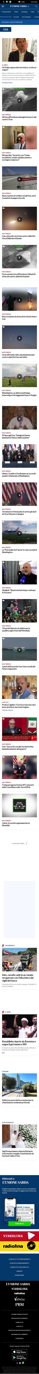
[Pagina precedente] (26, 843)
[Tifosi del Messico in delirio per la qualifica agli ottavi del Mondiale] (19, 611)
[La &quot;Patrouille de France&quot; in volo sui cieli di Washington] (19, 532)
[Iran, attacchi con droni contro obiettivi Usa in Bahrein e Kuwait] (19, 218)
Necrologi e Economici (19, 1318)
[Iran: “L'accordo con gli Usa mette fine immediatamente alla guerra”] (19, 729)
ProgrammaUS (6, 12)
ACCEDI (34, 2)
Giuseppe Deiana (7, 82)
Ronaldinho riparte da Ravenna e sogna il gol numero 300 (19, 1043)
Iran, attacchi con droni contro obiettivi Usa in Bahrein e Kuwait (18, 237)
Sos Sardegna (26, 17)
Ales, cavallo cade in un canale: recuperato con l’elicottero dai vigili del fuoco (18, 977)
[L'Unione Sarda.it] (19, 6)
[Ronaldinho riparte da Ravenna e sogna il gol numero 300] (19, 1026)
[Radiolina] (19, 1246)
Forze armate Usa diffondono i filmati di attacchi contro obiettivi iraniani (18, 275)
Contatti (19, 1326)
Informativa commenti (19, 1334)
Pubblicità (19, 1322)
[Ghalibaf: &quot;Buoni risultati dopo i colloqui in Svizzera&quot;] (19, 572)
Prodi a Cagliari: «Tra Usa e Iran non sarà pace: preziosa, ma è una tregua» (19, 706)
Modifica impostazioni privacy (19, 1330)
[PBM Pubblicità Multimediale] (19, 1304)
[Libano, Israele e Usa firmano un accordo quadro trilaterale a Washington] (19, 456)
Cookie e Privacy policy (19, 1314)
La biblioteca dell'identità (19, 1267)
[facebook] (7, 2)
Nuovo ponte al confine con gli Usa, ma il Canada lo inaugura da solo (19, 197)
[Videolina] (19, 1236)
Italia (32, 12)
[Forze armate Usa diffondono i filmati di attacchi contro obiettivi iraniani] (19, 256)
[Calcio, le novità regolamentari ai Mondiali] (19, 805)
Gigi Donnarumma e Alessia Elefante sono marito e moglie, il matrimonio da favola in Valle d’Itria (18, 1153)
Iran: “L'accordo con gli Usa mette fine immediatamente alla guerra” (17, 747)
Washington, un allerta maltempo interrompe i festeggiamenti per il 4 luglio (19, 394)
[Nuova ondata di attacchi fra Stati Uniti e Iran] (19, 299)
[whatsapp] (10, 2)
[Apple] (19, 1351)
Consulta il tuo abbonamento (19, 1259)
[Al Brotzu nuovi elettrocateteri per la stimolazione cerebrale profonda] (19, 1085)
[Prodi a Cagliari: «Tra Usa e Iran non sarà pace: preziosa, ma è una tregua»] (19, 687)
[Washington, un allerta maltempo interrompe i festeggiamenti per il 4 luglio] (19, 375)
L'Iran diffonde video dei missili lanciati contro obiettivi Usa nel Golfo (18, 356)
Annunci (20, 1271)
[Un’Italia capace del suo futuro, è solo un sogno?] (19, 50)
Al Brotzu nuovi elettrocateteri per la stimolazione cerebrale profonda (17, 1101)
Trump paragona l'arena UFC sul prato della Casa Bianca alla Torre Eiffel (18, 786)
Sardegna (24, 12)
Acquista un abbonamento (19, 1263)
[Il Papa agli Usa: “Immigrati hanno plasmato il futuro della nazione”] (19, 418)
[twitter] (4, 2)
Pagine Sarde (19, 1275)
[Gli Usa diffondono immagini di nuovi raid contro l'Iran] (19, 99)
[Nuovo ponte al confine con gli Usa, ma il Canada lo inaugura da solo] (19, 178)
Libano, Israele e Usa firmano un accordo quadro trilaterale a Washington (19, 474)
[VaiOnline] (19, 1300)
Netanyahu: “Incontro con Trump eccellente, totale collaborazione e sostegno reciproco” (17, 157)
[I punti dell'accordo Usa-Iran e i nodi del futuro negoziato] (19, 649)
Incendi (16, 17)
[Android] (19, 1357)
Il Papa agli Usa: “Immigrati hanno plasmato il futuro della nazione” (16, 436)
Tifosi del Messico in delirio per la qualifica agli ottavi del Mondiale (16, 629)
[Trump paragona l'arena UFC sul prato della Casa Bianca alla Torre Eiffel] (19, 767)
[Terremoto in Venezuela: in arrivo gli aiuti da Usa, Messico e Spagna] (19, 494)
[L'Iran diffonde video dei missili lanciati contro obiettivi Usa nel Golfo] (19, 337)
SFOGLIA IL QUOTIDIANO (12, 22)
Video (16, 12)
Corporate (19, 1338)
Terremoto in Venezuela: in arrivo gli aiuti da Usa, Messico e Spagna (19, 512)
